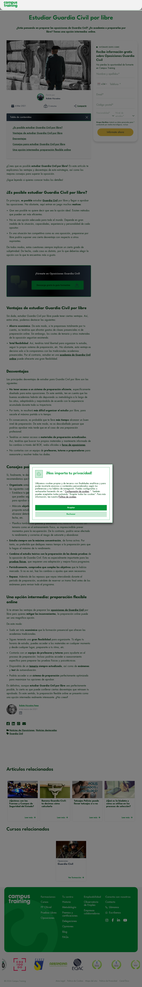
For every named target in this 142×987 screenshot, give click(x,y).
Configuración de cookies (77, 491)
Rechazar (71, 514)
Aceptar (71, 508)
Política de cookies (67, 497)
